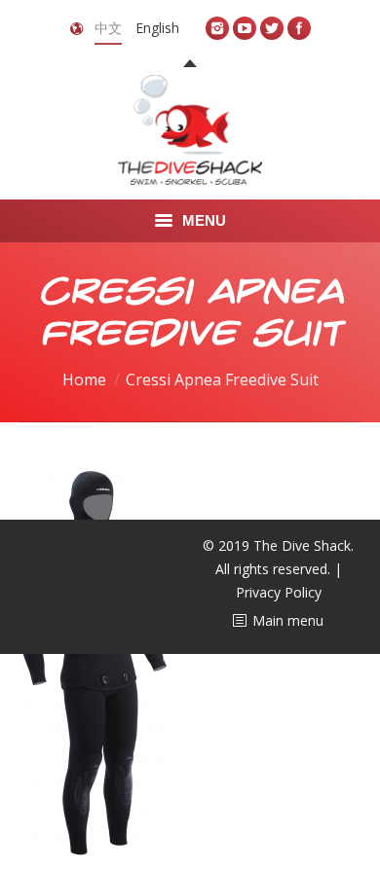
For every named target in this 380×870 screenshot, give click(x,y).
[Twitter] (272, 28)
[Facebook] (299, 28)
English (157, 27)
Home (84, 379)
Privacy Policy (279, 592)
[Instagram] (217, 28)
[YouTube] (244, 28)
